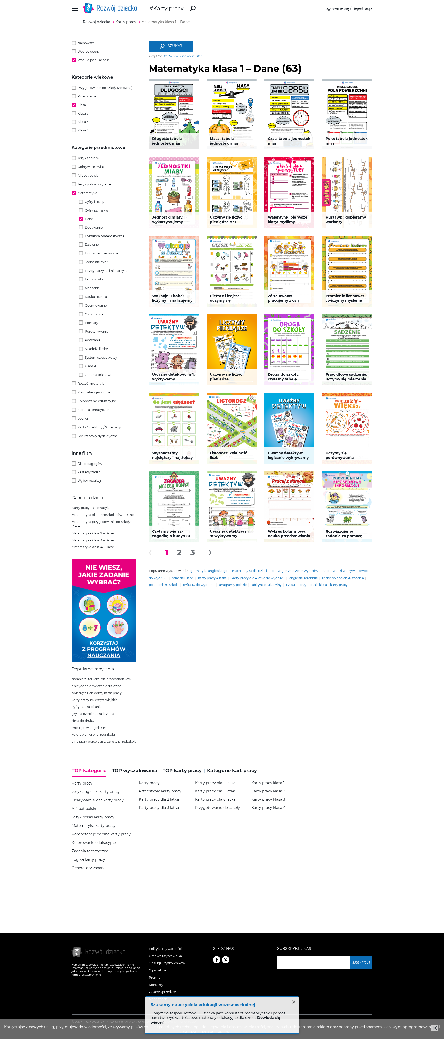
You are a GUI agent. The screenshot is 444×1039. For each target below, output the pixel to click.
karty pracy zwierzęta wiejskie (94, 700)
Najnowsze (86, 43)
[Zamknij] (434, 1028)
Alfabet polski (88, 175)
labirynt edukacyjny (266, 585)
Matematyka (87, 193)
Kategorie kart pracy (232, 770)
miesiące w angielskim (89, 728)
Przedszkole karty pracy (160, 791)
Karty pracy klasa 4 (268, 808)
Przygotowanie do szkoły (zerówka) (105, 88)
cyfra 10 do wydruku (199, 585)
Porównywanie (96, 331)
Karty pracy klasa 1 (267, 783)
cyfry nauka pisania (86, 707)
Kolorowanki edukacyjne (97, 401)
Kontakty (156, 985)
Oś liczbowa (94, 314)
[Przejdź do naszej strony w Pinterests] (225, 959)
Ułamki (90, 366)
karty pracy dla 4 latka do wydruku (258, 578)
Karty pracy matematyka (91, 508)
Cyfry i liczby (94, 202)
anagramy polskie (233, 585)
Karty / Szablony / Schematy (99, 427)
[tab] (90, 772)
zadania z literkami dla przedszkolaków (101, 679)
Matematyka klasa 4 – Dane (93, 547)
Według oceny (89, 51)
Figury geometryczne (101, 253)
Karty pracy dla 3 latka (159, 808)
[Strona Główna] (111, 8)
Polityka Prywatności (165, 949)
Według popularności (94, 60)
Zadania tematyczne (93, 410)
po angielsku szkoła (164, 585)
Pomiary (91, 323)
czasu (290, 585)
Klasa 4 (83, 130)
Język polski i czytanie (94, 184)
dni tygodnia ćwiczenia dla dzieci (97, 686)
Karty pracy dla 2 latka (159, 799)
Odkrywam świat (91, 167)
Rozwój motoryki (91, 383)
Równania (92, 340)
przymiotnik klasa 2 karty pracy (324, 585)
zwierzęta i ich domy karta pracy (97, 693)
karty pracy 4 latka (212, 578)
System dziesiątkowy (101, 358)
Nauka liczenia (96, 297)
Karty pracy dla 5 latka (215, 791)
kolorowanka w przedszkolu (93, 734)
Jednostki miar (96, 262)
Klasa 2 (83, 113)
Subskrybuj (361, 962)
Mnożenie (92, 288)
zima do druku (83, 721)
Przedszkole (87, 96)
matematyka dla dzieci (249, 571)
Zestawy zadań (89, 472)
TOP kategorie (89, 770)
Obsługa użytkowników (167, 963)
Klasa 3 (83, 122)
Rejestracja (362, 8)
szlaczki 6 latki (182, 578)
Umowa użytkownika (165, 956)
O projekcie (157, 970)
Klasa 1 (83, 105)
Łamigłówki (94, 279)
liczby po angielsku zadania (343, 578)
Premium (156, 977)
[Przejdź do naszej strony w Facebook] (216, 959)
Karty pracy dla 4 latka (215, 783)
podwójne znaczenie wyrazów (295, 571)
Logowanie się (336, 8)
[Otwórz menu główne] (75, 8)
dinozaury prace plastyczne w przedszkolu (104, 741)
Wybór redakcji (89, 481)
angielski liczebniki (303, 578)
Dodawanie (94, 227)
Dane (89, 219)
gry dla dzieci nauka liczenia (93, 714)
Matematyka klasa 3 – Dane (93, 540)
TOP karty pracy (182, 770)
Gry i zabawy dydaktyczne (98, 436)
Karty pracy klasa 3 (268, 799)
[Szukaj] (193, 8)
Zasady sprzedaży (162, 992)
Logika (83, 418)
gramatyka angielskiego (208, 571)
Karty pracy (168, 8)
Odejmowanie (96, 305)
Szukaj (175, 46)
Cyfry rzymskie (96, 210)
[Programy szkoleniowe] (104, 660)
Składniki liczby (96, 349)
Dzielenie (92, 245)
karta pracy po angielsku (182, 56)
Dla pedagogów (90, 464)
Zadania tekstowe (98, 375)
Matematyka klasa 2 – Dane (93, 533)
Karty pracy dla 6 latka (215, 799)
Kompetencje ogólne (94, 392)
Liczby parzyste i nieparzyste (106, 271)
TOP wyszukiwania (134, 770)
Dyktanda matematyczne (104, 236)
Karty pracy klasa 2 (268, 791)
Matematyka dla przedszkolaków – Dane (103, 515)
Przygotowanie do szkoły (217, 808)
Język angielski (89, 158)
